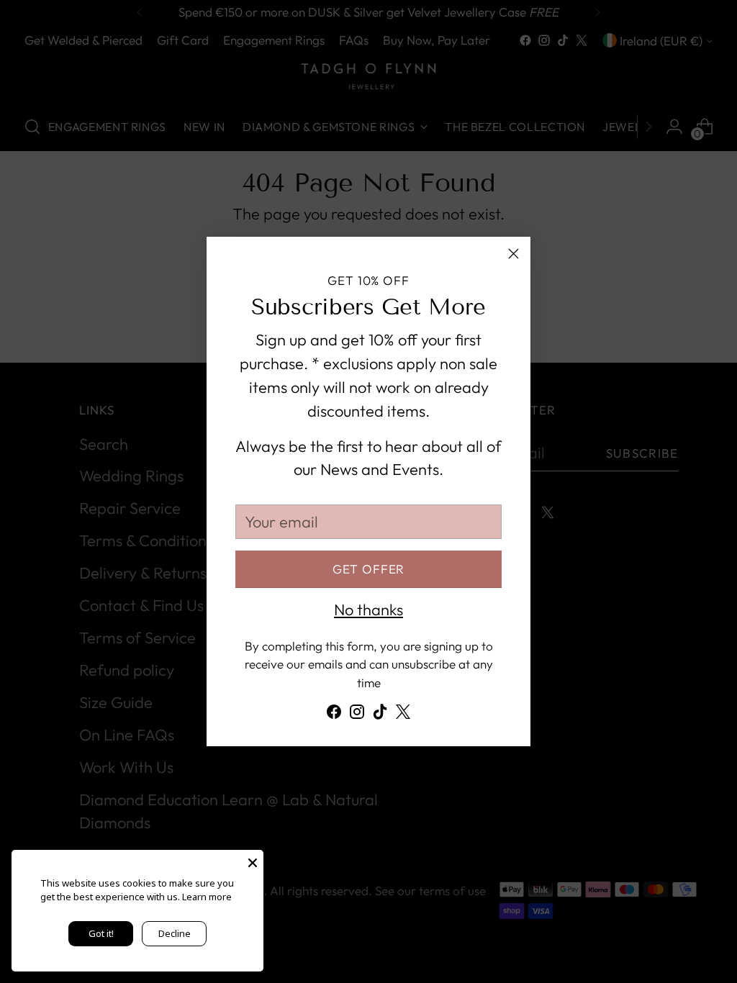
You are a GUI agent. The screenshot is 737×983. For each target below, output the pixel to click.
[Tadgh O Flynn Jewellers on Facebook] (334, 715)
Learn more (207, 896)
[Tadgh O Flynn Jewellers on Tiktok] (380, 715)
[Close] (513, 254)
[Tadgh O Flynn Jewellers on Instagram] (357, 715)
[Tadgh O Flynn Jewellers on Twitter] (403, 715)
